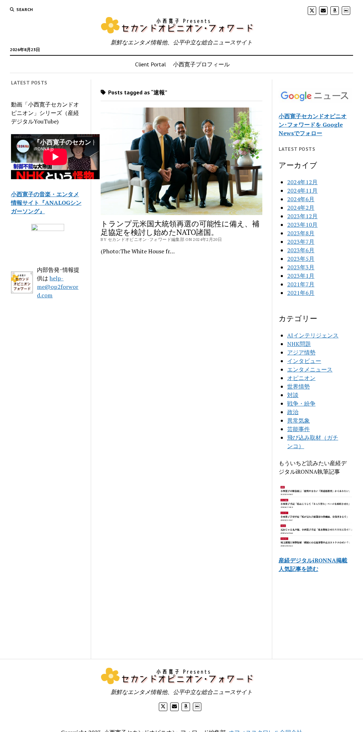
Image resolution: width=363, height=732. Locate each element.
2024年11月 (302, 190)
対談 (292, 395)
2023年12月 (302, 216)
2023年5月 (300, 259)
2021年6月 (300, 293)
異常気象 (298, 420)
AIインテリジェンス (313, 335)
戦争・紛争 (301, 403)
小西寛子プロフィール (201, 64)
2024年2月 (300, 207)
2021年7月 (300, 284)
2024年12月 (302, 182)
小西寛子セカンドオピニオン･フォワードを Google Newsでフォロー (313, 124)
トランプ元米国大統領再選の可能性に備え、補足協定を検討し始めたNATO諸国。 (180, 228)
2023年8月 (300, 233)
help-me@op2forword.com (57, 286)
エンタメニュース (310, 369)
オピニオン (301, 378)
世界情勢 (298, 386)
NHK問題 (299, 344)
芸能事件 (298, 429)
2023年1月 (300, 276)
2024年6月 (300, 199)
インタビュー (304, 361)
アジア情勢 (301, 352)
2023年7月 (300, 242)
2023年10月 (302, 225)
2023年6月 (300, 250)
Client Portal (150, 64)
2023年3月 (300, 267)
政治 (292, 412)
